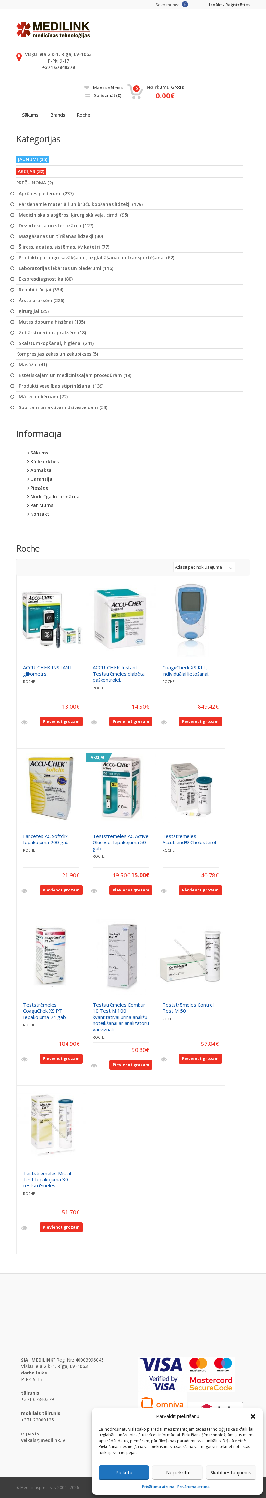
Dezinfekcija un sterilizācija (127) (56, 225)
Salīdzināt (107, 95)
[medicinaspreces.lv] (53, 30)
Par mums (41, 505)
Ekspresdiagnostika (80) (46, 279)
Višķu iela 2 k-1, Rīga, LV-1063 (58, 54)
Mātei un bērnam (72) (43, 396)
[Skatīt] (25, 722)
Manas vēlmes (107, 87)
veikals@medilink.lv (43, 1440)
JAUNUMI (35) (32, 159)
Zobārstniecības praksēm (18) (52, 332)
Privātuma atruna (158, 1487)
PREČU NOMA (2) (34, 182)
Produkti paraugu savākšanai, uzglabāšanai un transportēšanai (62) (96, 257)
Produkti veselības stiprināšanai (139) (61, 386)
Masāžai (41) (33, 364)
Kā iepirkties (44, 461)
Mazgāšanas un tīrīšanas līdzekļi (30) (61, 236)
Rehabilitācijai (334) (41, 289)
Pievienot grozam (61, 721)
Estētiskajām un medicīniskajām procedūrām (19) (75, 375)
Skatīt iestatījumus (231, 1472)
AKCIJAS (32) (31, 171)
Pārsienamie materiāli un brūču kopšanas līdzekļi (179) (81, 204)
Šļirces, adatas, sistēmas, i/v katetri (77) (64, 247)
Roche (83, 115)
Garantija (41, 479)
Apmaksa (41, 470)
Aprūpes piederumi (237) (46, 193)
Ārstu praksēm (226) (41, 300)
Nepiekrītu (177, 1472)
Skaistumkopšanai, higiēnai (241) (56, 343)
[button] (253, 1416)
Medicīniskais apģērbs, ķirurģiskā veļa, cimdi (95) (73, 215)
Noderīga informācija (54, 496)
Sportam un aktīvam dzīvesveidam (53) (63, 407)
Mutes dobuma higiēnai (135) (52, 321)
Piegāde (39, 488)
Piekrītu (123, 1472)
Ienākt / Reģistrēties (229, 4)
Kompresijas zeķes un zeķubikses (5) (57, 354)
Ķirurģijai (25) (34, 311)
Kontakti (40, 514)
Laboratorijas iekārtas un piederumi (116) (66, 268)
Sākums (30, 115)
